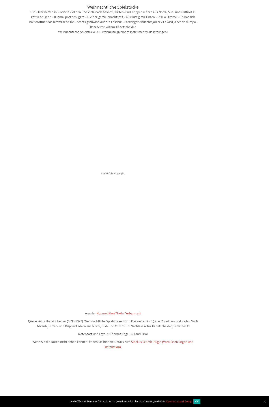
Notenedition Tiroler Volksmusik (118, 313)
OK (197, 401)
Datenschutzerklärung (179, 401)
